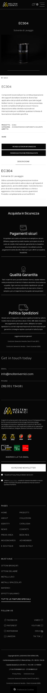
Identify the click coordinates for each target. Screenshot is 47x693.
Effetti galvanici (10, 593)
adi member (26, 540)
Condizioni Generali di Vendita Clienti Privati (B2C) (23, 341)
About (4, 518)
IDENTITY (5, 523)
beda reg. (25, 535)
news (4, 529)
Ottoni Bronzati (9, 565)
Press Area (7, 535)
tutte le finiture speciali (16, 599)
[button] (37, 4)
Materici (5, 588)
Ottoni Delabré (9, 571)
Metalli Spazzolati (11, 582)
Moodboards (8, 540)
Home (4, 512)
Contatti (24, 529)
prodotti (24, 512)
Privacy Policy (13, 480)
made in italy (26, 546)
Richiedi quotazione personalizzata (24, 153)
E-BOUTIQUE (7, 546)
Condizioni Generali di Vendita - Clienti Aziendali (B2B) (23, 346)
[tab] (23, 161)
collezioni (25, 518)
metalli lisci (7, 577)
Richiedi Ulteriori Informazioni (24, 147)
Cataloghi (25, 523)
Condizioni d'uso (29, 674)
